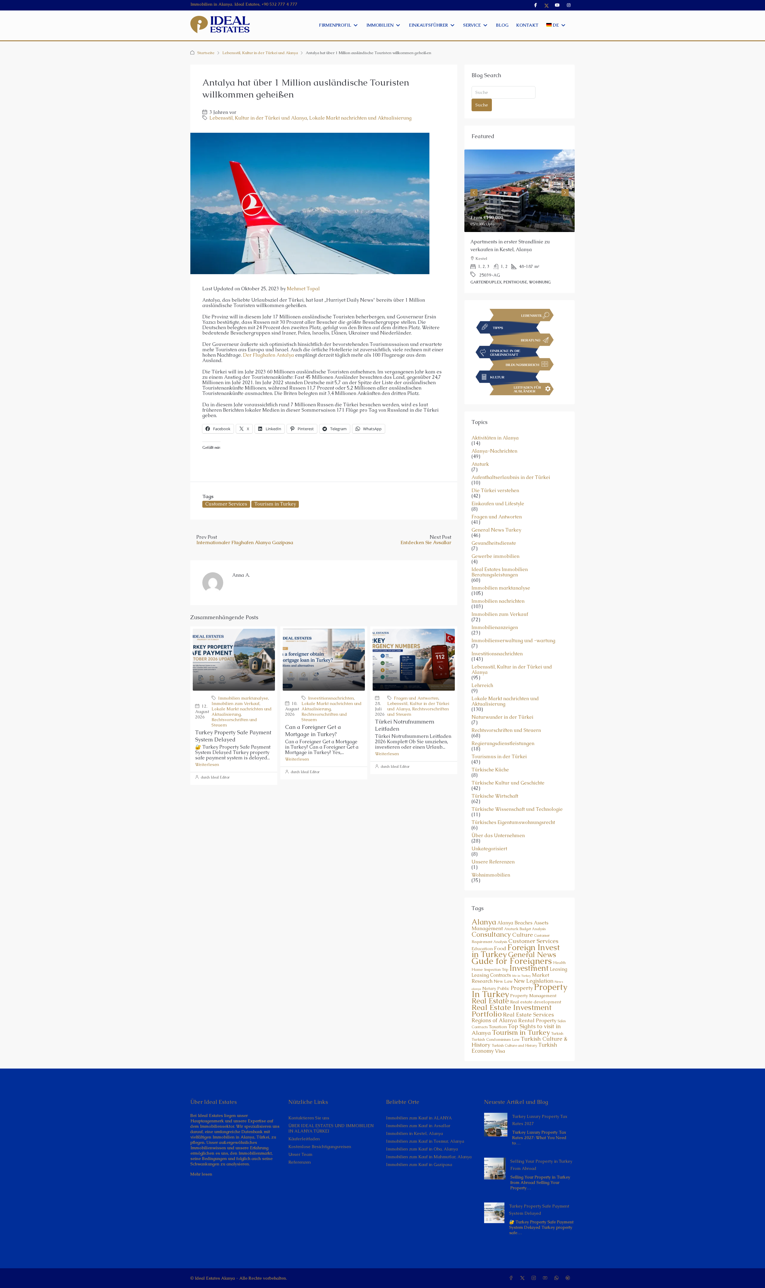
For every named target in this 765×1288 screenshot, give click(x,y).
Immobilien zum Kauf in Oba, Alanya (422, 1141)
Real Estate (490, 993)
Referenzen (299, 1154)
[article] (519, 217)
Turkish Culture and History (514, 1037)
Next (565, 190)
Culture (522, 927)
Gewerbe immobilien (495, 548)
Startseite (206, 52)
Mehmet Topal (303, 289)
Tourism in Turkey (275, 504)
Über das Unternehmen (498, 828)
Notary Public (496, 980)
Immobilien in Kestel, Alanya (414, 1125)
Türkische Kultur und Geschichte (508, 775)
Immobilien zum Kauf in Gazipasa (419, 1156)
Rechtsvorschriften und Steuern (506, 722)
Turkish (557, 1025)
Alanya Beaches (515, 915)
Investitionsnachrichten (331, 698)
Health (559, 954)
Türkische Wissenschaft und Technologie (517, 801)
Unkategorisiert (489, 841)
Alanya (484, 914)
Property (522, 980)
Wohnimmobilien (491, 867)
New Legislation (533, 973)
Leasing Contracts (491, 967)
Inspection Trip (496, 961)
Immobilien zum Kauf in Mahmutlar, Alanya (429, 1149)
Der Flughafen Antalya (268, 355)
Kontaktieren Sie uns (308, 1110)
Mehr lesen (201, 1166)
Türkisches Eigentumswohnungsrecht (513, 814)
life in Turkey (521, 968)
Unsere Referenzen (493, 854)
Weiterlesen (207, 764)
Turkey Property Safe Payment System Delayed (233, 736)
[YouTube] (546, 1270)
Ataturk (480, 456)
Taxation (498, 1019)
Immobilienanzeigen (495, 619)
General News (532, 946)
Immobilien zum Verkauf (235, 703)
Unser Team (300, 1146)
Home (477, 961)
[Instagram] (535, 1270)
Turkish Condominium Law (496, 1031)
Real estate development (535, 994)
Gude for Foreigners (512, 953)
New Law (503, 973)
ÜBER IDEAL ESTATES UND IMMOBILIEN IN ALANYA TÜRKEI (331, 1120)
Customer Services (226, 504)
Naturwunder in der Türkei (502, 709)
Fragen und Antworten (416, 698)
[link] (519, 190)
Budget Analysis (533, 921)
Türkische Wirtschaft (495, 788)
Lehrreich (482, 677)
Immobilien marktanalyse (243, 698)
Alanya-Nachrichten (494, 443)
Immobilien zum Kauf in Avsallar (418, 1118)
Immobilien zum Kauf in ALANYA (419, 1110)
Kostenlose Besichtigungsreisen (319, 1139)
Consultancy (491, 926)
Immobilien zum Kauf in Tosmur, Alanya (425, 1133)
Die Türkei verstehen (495, 483)
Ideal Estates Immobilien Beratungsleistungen (500, 564)
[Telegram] (569, 1270)
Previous (474, 190)
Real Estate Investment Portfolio (512, 1002)
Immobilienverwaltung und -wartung (513, 633)
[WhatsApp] (557, 1270)
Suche (481, 105)
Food (500, 940)
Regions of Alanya (494, 1012)
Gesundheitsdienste (494, 535)
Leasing (558, 961)
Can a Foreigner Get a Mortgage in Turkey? (313, 731)
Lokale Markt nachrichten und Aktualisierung (360, 118)
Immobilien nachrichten (498, 593)
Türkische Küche (490, 762)
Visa (500, 1043)
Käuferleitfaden (304, 1131)
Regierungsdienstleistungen (503, 735)
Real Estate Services (528, 1006)
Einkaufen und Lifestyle (498, 496)
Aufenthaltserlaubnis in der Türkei (511, 469)
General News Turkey (496, 522)
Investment (529, 960)
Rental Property (537, 1012)
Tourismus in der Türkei (499, 749)
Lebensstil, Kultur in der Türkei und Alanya (260, 52)
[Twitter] (523, 1270)
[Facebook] (512, 1270)
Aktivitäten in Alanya (495, 430)
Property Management (533, 988)
